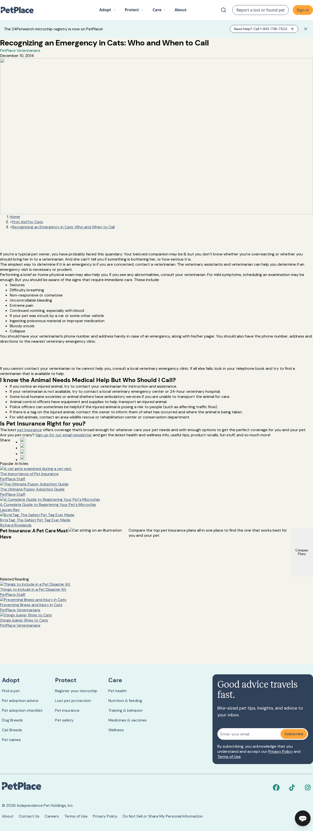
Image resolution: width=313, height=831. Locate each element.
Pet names (11, 739)
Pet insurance (67, 710)
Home (15, 216)
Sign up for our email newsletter (63, 434)
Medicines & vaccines (127, 720)
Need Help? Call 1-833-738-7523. (261, 29)
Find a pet (11, 690)
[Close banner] (305, 28)
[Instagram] (307, 787)
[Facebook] (276, 787)
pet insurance (29, 429)
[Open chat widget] (303, 818)
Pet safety (64, 720)
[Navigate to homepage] (19, 10)
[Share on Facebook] (23, 440)
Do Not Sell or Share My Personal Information (163, 816)
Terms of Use (229, 756)
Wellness (116, 730)
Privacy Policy (280, 751)
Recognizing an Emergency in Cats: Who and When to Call (63, 227)
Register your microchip (76, 690)
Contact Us (29, 816)
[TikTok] (292, 787)
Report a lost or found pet (260, 10)
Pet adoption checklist (22, 710)
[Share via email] (23, 458)
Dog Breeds (12, 720)
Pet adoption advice (20, 700)
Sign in (303, 10)
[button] (107, 10)
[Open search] (223, 10)
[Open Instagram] (23, 452)
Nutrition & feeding (125, 700)
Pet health (117, 690)
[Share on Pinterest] (23, 446)
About (7, 816)
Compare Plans (301, 552)
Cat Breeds (12, 730)
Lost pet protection (73, 700)
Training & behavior (125, 710)
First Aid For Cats (27, 221)
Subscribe (293, 733)
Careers (52, 816)
